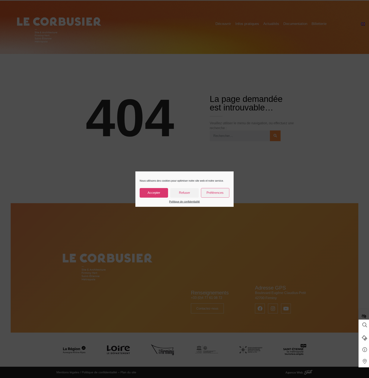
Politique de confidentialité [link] (184, 201)
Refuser (184, 192)
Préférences (215, 192)
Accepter (154, 192)
